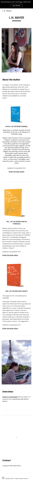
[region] (16, 4)
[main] (16, 18)
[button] (3, 478)
